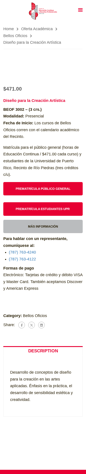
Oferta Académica (37, 29)
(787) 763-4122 (22, 259)
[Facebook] (21, 325)
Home (8, 29)
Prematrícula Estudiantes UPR (43, 209)
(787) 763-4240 (22, 252)
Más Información (43, 226)
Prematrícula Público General (43, 188)
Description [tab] (43, 350)
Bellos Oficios (15, 36)
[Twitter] (31, 325)
